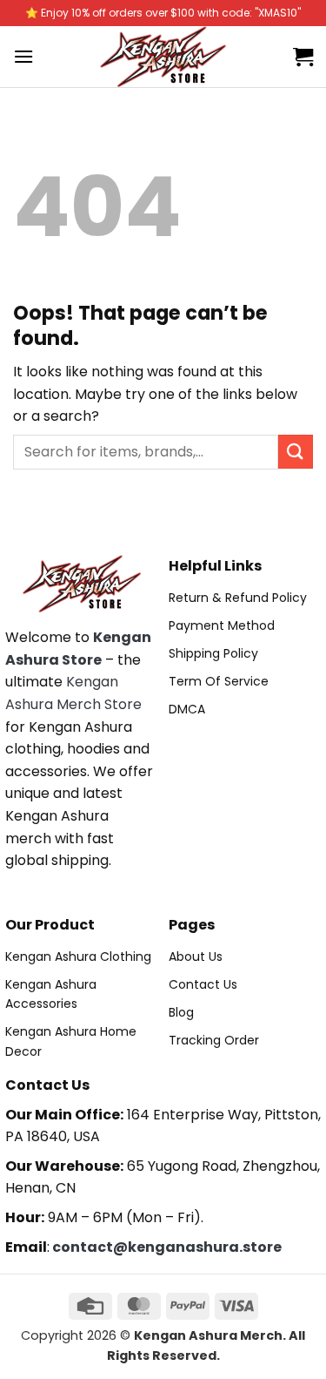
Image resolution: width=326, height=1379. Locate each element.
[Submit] (295, 452)
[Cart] (303, 57)
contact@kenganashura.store (167, 1247)
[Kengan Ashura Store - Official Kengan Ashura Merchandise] (163, 56)
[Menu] (23, 56)
